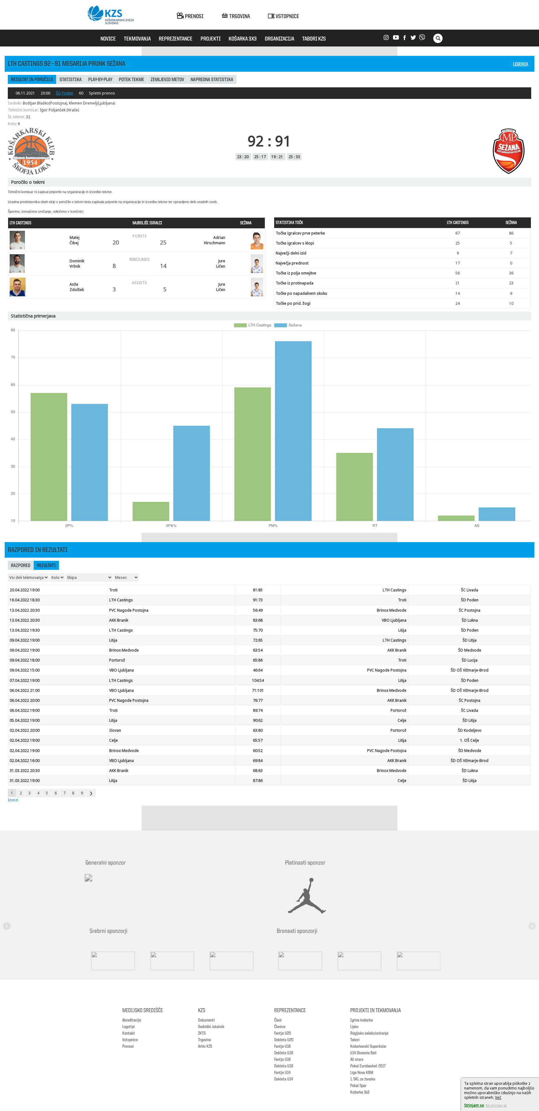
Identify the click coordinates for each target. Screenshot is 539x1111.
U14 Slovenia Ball (363, 1053)
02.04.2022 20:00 (25, 730)
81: (258, 590)
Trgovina (204, 1040)
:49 (258, 610)
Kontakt (128, 1033)
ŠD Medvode (469, 650)
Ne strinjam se (496, 1105)
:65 (258, 640)
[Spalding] (116, 961)
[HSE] (363, 961)
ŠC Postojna (469, 610)
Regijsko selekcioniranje (369, 1033)
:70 (258, 630)
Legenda (520, 64)
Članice (279, 1027)
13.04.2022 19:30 (25, 630)
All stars (356, 1059)
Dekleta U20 (284, 1040)
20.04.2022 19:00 (25, 590)
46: (258, 670)
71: (258, 690)
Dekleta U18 (283, 1053)
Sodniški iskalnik (211, 1027)
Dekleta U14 (283, 1079)
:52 (258, 750)
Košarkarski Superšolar (368, 1046)
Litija (402, 630)
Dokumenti (206, 1020)
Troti (113, 590)
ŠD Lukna (470, 620)
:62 (258, 720)
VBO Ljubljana (394, 620)
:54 (258, 650)
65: (258, 660)
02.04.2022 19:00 (25, 740)
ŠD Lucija (470, 660)
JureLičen (220, 263)
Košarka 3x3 (359, 1092)
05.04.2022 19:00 (25, 720)
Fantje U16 (282, 1059)
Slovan (115, 730)
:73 (258, 600)
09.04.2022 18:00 (25, 660)
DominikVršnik (77, 263)
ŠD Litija (470, 640)
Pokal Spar (358, 1086)
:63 (258, 770)
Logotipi (128, 1027)
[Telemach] (129, 883)
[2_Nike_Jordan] (314, 896)
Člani (278, 1020)
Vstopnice (130, 1040)
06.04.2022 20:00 (25, 700)
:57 (258, 740)
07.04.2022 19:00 (25, 680)
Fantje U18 (282, 1046)
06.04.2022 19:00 (25, 710)
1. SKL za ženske (362, 1079)
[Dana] (303, 961)
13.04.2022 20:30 (25, 610)
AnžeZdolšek (77, 287)
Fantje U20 (282, 1033)
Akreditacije (131, 1020)
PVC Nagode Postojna (128, 610)
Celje (402, 720)
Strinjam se (474, 1105)
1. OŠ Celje (469, 740)
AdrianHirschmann (214, 240)
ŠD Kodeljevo (470, 730)
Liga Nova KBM (361, 1072)
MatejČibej (75, 240)
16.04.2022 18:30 (25, 600)
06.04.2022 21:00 (25, 690)
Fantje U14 (282, 1072)
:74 (258, 710)
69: (258, 760)
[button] (8, 922)
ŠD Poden (64, 93)
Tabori (355, 1040)
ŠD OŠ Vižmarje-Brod (469, 670)
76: (258, 700)
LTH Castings (394, 590)
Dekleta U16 (283, 1066)
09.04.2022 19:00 (25, 640)
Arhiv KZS (205, 1046)
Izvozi (13, 800)
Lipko (354, 1027)
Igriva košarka (361, 1020)
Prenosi (128, 1046)
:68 (258, 620)
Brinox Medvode (391, 610)
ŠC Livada (469, 590)
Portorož (117, 660)
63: (258, 730)
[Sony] (176, 961)
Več (498, 1097)
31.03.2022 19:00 (25, 780)
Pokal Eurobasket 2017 (368, 1066)
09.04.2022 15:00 (25, 670)
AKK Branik (118, 620)
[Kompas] (235, 961)
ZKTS (202, 1033)
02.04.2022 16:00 (25, 760)
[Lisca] (422, 961)
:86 (258, 780)
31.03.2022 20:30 (25, 770)
